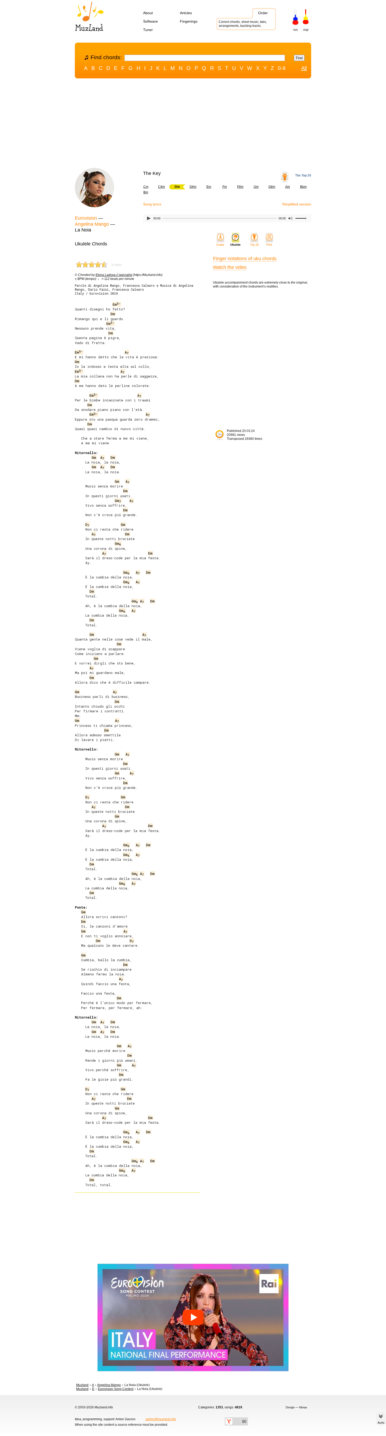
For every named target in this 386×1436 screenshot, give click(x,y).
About (148, 13)
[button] (193, 1318)
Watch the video (230, 267)
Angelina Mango (92, 224)
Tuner (148, 30)
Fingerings (188, 21)
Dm (113, 313)
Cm (145, 187)
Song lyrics (152, 204)
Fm (224, 187)
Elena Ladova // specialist (114, 275)
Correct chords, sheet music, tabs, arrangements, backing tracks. (243, 24)
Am (287, 187)
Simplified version (296, 204)
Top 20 (254, 244)
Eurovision (86, 218)
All (304, 68)
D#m (193, 187)
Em (208, 187)
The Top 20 (303, 175)
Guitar (220, 244)
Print (269, 244)
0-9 (281, 68)
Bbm (303, 187)
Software (150, 21)
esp (306, 30)
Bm (145, 192)
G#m (271, 187)
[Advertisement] (193, 124)
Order (263, 13)
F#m (240, 187)
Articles (186, 13)
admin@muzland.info (160, 1419)
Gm (256, 187)
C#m (161, 187)
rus (295, 30)
